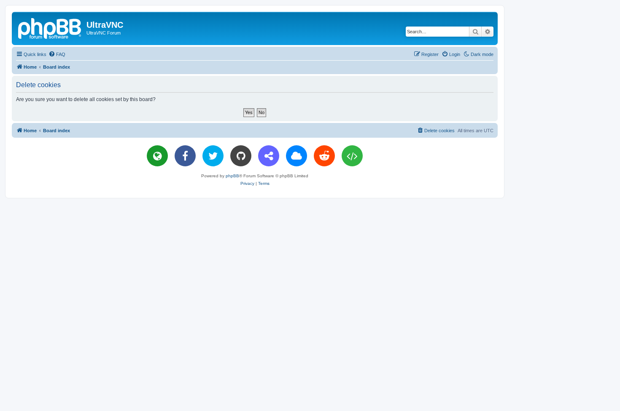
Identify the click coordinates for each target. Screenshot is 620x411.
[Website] (157, 155)
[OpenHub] (352, 155)
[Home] (50, 27)
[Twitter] (213, 155)
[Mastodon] (268, 155)
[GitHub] (240, 155)
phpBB (232, 175)
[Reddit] (324, 155)
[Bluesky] (296, 155)
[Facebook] (185, 155)
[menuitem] (57, 54)
